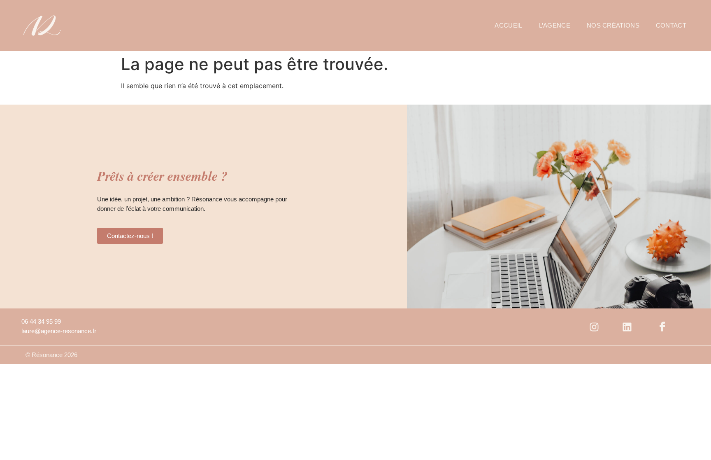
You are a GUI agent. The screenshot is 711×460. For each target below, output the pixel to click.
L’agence (554, 25)
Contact (671, 25)
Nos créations (613, 25)
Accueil (508, 25)
